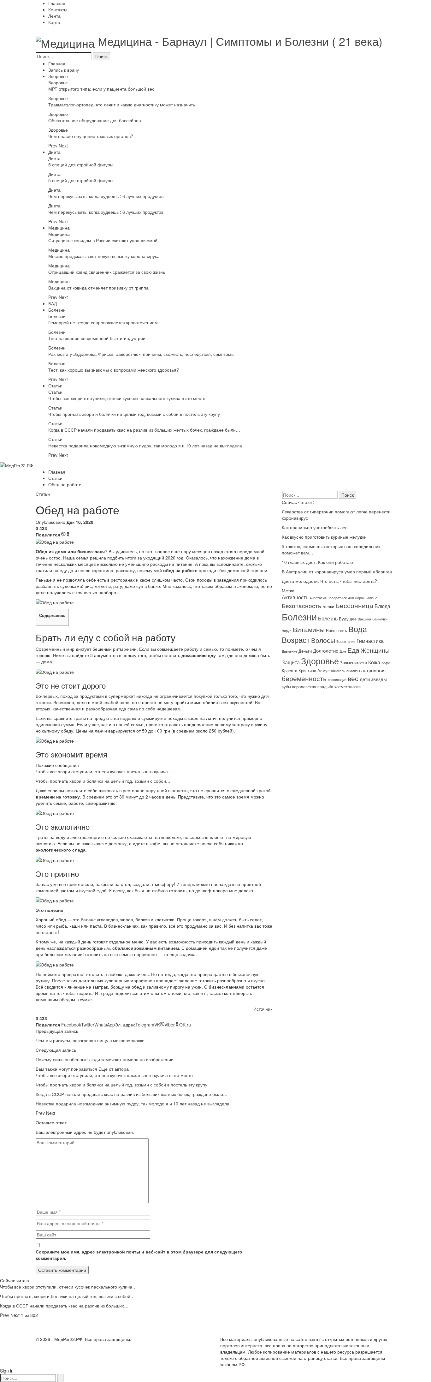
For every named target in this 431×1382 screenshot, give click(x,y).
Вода (357, 628)
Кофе (385, 663)
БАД (52, 303)
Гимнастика (370, 640)
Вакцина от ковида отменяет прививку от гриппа (98, 287)
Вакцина (364, 619)
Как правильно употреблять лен (315, 527)
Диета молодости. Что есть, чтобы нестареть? (329, 581)
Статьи (55, 385)
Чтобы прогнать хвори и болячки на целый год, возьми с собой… (103, 781)
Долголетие (325, 650)
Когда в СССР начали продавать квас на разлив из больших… (64, 1305)
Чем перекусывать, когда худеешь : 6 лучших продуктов (105, 196)
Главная (56, 3)
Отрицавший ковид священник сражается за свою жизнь (106, 272)
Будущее (348, 619)
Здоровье (58, 76)
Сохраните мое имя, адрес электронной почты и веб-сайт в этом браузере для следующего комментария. (139, 1254)
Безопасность (301, 605)
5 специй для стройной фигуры (80, 164)
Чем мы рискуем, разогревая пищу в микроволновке (90, 1040)
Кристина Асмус (314, 670)
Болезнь (328, 618)
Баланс (371, 597)
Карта (54, 22)
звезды (379, 679)
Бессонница (354, 605)
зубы (286, 687)
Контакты (57, 9)
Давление (289, 651)
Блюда (382, 606)
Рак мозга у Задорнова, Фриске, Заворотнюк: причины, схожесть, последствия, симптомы (141, 354)
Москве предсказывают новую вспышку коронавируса (104, 256)
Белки (328, 606)
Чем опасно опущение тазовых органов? (90, 136)
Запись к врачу (63, 70)
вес (353, 678)
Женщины (375, 650)
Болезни (57, 310)
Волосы (323, 640)
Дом (342, 651)
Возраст (296, 639)
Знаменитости (353, 663)
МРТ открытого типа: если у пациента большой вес (101, 89)
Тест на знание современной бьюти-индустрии (96, 338)
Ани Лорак (356, 597)
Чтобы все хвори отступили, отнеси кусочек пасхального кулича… (104, 771)
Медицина (59, 227)
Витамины (309, 629)
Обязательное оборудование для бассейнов (94, 120)
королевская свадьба (312, 687)
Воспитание (345, 641)
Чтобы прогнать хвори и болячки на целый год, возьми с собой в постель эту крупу (134, 414)
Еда (353, 650)
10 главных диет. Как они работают (318, 562)
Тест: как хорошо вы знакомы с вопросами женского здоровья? (113, 370)
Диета (54, 152)
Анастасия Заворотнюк (328, 597)
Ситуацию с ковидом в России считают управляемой (102, 240)
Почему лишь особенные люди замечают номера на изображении (105, 1059)
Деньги (305, 651)
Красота (289, 670)
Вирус (287, 630)
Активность (295, 597)
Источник (262, 1009)
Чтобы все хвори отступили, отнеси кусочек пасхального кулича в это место (126, 398)
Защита (291, 662)
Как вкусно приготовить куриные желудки (324, 537)
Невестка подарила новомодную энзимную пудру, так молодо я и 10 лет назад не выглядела (145, 445)
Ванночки (379, 619)
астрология (373, 670)
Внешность (336, 630)
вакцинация (337, 679)
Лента (54, 16)
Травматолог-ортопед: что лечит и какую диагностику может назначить (121, 104)
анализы (353, 670)
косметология (347, 687)
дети (365, 679)
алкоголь (338, 670)
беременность (304, 678)
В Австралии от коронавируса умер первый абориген (337, 571)
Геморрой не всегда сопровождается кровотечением (103, 322)
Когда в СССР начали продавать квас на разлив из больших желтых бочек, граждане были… (144, 430)
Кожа (374, 662)
